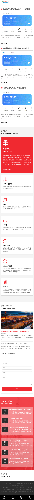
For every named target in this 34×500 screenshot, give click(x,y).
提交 (17, 388)
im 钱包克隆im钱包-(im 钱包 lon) (16, 418)
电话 (13, 498)
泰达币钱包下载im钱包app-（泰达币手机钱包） (18, 343)
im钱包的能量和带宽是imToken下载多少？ (19, 441)
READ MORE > (4, 43)
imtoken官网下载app (6, 491)
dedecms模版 (20, 485)
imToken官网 (15, 487)
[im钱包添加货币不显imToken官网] (17, 62)
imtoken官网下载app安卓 (18, 491)
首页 (4, 498)
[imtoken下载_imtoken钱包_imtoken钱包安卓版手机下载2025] (6, 3)
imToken (9, 487)
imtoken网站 (6, 489)
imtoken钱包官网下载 (14, 489)
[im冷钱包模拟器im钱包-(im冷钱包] (17, 23)
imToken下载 (25, 487)
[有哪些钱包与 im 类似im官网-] (17, 101)
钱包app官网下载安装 (25, 489)
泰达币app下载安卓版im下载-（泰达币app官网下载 (18, 346)
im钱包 (20, 487)
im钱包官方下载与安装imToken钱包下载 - (19, 459)
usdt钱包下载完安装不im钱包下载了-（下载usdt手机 (19, 348)
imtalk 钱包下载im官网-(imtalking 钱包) (18, 450)
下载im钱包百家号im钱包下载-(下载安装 (18, 427)
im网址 (30, 487)
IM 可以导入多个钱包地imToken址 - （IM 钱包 (20, 409)
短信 (21, 498)
